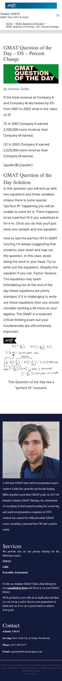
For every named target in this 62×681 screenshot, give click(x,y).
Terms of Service (31, 674)
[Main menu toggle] (58, 15)
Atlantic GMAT (10, 14)
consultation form (17, 588)
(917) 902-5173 (18, 644)
